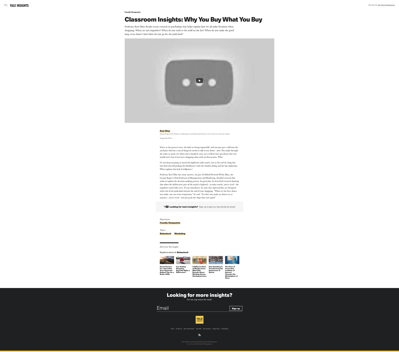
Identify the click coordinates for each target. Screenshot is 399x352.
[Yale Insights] (19, 5)
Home (172, 328)
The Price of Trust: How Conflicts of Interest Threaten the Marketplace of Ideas (231, 272)
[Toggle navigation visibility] (6, 5)
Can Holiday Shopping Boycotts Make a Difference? (183, 269)
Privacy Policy (216, 328)
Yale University (207, 328)
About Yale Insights (189, 328)
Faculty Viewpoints (132, 12)
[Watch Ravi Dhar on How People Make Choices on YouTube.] (199, 80)
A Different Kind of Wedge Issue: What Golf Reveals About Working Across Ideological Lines (199, 271)
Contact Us (179, 328)
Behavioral (165, 233)
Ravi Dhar (165, 130)
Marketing (179, 233)
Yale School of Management (386, 5)
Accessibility (224, 328)
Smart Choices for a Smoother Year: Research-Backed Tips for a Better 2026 (167, 270)
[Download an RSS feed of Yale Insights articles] (199, 335)
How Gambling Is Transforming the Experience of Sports (216, 269)
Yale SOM (198, 328)
